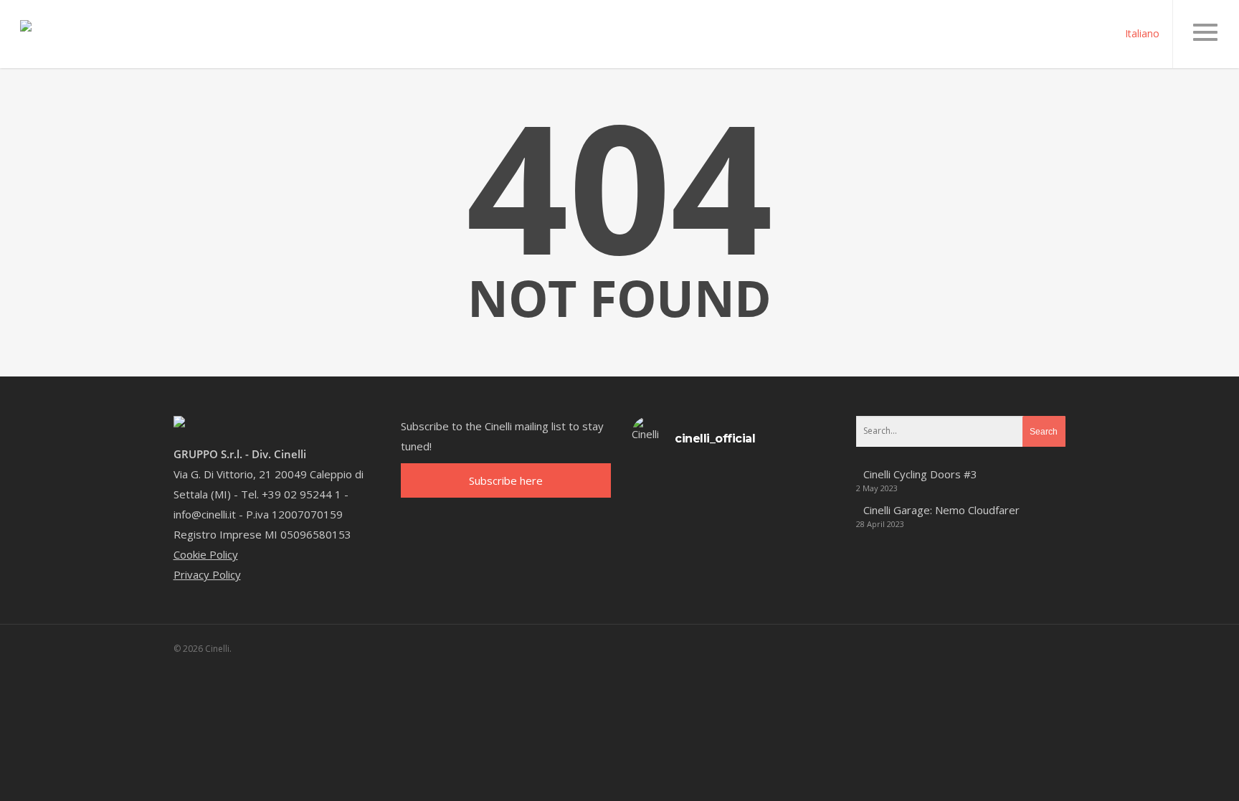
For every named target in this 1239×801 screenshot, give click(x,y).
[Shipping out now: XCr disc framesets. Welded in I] (809, 478)
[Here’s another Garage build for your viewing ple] (759, 510)
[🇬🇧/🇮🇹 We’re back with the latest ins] (657, 510)
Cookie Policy (206, 554)
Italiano (1142, 32)
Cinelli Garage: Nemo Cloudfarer (941, 510)
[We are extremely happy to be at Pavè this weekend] (759, 478)
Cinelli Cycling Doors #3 (920, 474)
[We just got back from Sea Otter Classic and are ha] (809, 510)
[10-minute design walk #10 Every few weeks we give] (708, 478)
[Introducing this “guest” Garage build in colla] (708, 510)
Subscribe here (506, 480)
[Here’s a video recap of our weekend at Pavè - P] (657, 478)
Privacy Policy (207, 574)
